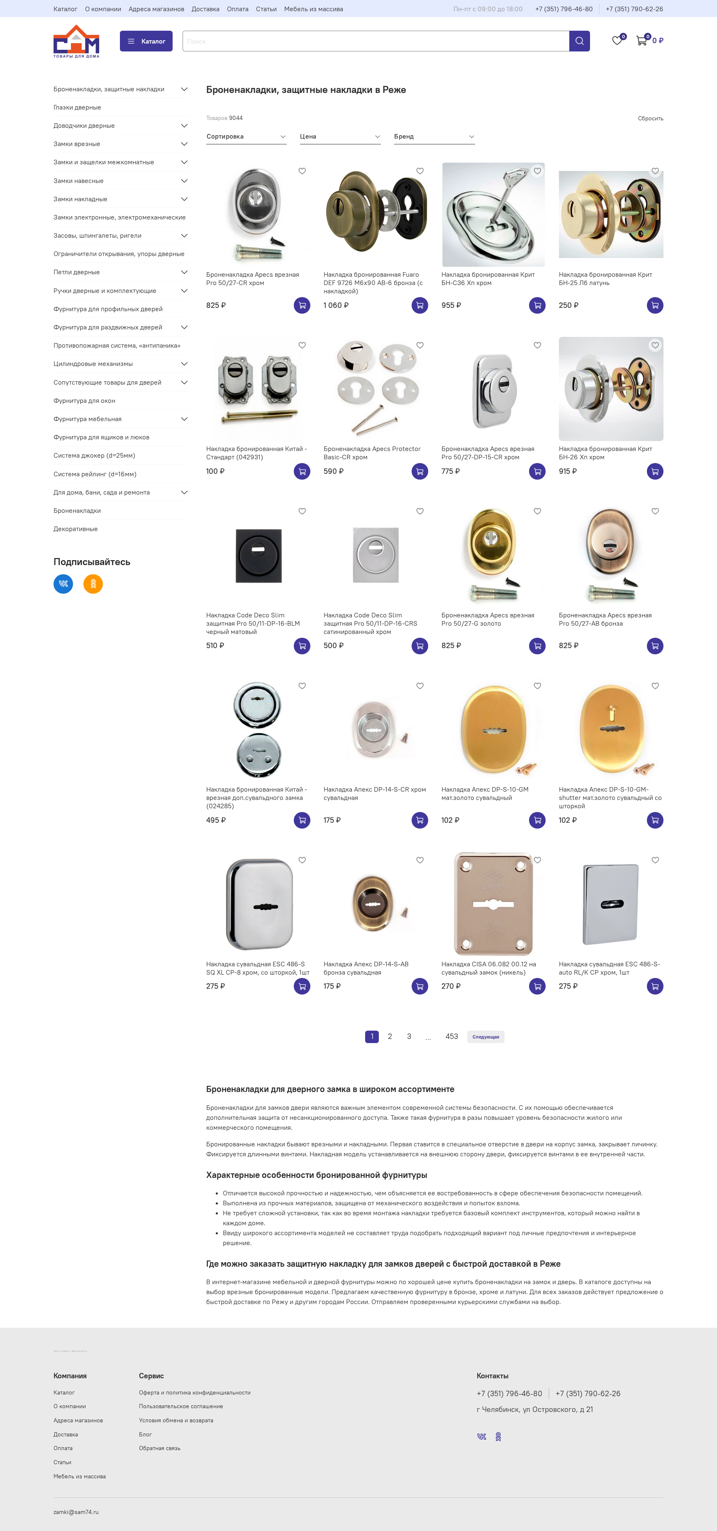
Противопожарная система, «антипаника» (117, 345)
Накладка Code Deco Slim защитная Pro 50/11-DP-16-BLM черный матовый (253, 623)
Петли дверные (77, 272)
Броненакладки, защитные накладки (109, 89)
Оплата (238, 9)
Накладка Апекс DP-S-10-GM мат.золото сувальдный (485, 793)
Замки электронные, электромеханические (120, 217)
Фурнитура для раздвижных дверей (108, 327)
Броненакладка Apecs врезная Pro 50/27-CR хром (252, 278)
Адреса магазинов (156, 9)
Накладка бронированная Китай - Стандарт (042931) (256, 452)
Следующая (486, 1037)
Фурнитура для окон (84, 400)
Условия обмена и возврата (176, 1420)
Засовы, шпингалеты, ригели (97, 235)
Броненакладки (77, 510)
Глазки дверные (77, 107)
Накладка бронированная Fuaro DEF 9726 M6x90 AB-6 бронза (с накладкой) (373, 282)
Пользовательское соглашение (181, 1406)
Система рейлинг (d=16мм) (95, 474)
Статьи (266, 9)
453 (452, 1036)
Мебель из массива (313, 9)
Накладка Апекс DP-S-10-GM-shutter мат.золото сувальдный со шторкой (610, 797)
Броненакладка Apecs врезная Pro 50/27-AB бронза (605, 619)
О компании (103, 9)
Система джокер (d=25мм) (94, 455)
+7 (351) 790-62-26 (634, 9)
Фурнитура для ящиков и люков (101, 437)
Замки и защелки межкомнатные (104, 162)
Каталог (66, 9)
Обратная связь (159, 1448)
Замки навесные (79, 180)
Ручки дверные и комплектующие (105, 290)
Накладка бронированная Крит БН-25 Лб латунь (605, 278)
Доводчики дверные (84, 125)
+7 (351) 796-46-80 (564, 9)
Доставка (205, 9)
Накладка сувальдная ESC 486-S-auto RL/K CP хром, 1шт (609, 968)
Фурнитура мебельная (88, 418)
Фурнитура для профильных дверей (108, 309)
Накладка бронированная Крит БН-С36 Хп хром (488, 278)
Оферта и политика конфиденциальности (195, 1392)
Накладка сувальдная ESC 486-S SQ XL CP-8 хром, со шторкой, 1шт (258, 968)
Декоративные (76, 528)
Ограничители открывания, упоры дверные (119, 253)
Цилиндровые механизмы (93, 363)
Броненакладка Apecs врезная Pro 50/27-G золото (487, 619)
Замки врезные (77, 143)
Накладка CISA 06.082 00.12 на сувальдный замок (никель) (488, 968)
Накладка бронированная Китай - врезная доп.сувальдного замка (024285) (256, 797)
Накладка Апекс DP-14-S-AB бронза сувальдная (366, 968)
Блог (145, 1434)
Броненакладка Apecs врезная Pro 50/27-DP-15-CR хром (487, 452)
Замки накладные (80, 199)
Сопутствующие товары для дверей (107, 382)
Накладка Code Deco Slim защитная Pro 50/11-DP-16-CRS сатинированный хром (370, 623)
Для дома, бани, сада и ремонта (102, 492)
